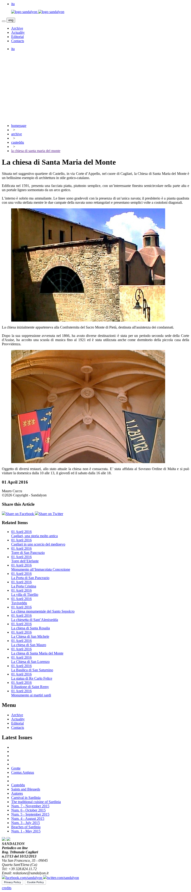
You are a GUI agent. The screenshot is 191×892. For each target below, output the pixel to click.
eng (10, 20)
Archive (17, 28)
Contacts (17, 41)
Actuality (18, 32)
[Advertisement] (95, 87)
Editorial (17, 37)
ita (13, 49)
